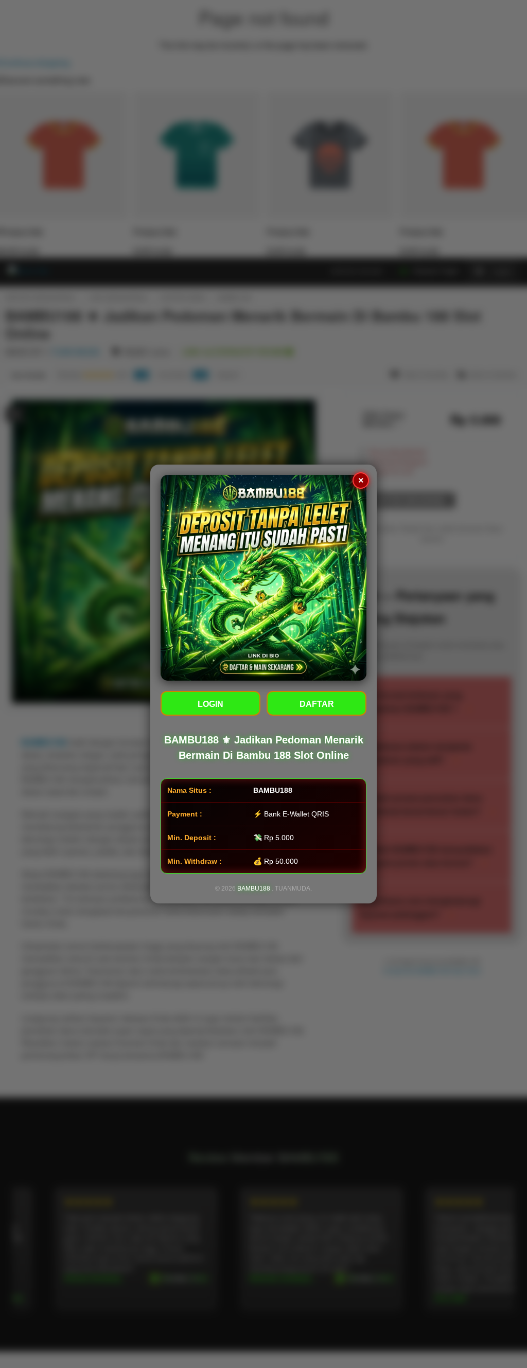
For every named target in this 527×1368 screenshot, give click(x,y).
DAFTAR (317, 704)
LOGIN (210, 704)
